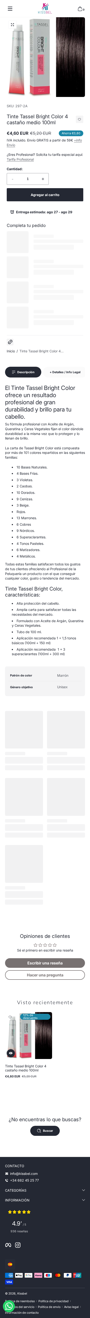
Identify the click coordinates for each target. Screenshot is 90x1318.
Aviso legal (71, 1307)
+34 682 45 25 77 (24, 1180)
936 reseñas (19, 1231)
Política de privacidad (53, 1301)
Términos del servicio (19, 1307)
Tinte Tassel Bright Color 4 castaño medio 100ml (25, 1068)
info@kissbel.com (24, 1174)
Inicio (11, 351)
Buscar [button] (48, 1130)
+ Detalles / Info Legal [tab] (65, 372)
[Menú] (10, 9)
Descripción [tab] (26, 372)
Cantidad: (15, 169)
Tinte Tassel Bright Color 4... (41, 351)
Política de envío (49, 1307)
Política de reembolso (20, 1301)
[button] (80, 8)
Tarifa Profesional (20, 159)
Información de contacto (22, 1312)
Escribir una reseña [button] (45, 963)
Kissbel (22, 1293)
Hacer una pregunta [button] (45, 975)
